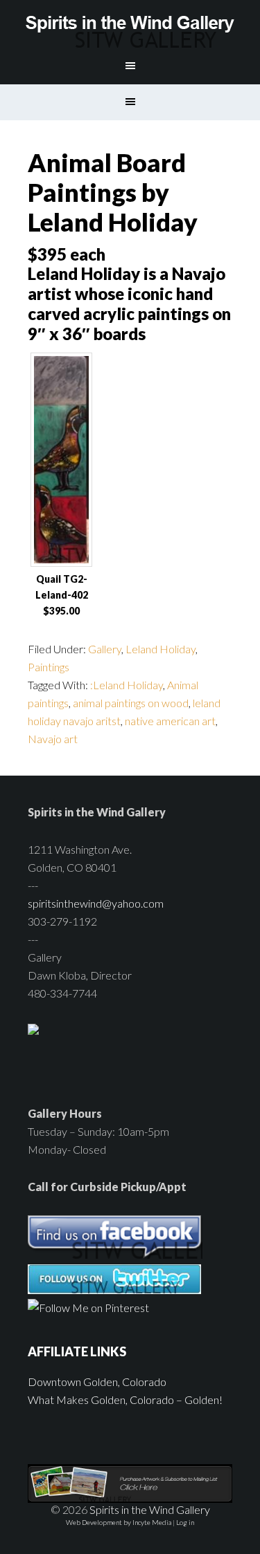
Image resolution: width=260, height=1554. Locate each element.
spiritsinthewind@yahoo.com (96, 903)
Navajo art (53, 738)
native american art (170, 720)
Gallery (104, 648)
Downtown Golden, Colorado (97, 1381)
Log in (185, 1522)
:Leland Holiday (126, 684)
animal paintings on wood (131, 702)
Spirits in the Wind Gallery (130, 24)
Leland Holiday (160, 648)
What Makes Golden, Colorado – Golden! (125, 1399)
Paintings (48, 666)
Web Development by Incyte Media (118, 1522)
